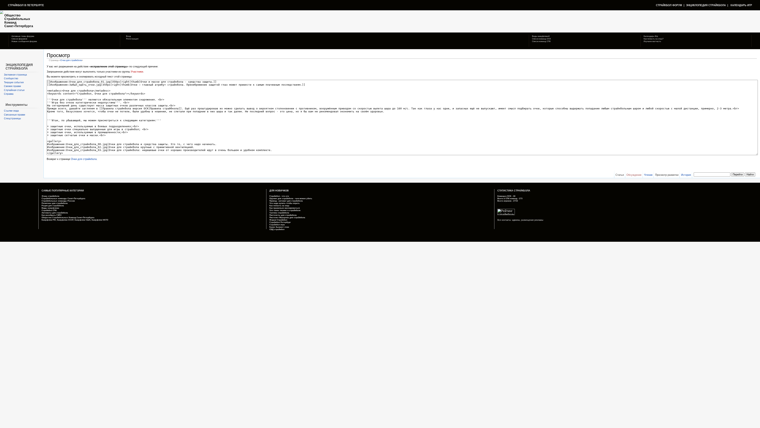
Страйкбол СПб (49, 210)
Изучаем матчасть (652, 41)
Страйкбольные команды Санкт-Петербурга (63, 198)
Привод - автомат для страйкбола (286, 201)
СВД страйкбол (276, 229)
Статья (620, 174)
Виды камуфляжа (50, 208)
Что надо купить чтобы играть (284, 203)
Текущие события (14, 82)
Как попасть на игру (279, 205)
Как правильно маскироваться (284, 208)
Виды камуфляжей (541, 36)
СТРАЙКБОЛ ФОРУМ (669, 5)
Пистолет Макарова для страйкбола (287, 217)
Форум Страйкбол (278, 220)
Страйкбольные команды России (58, 201)
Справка (8, 94)
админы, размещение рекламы (527, 220)
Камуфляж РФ (49, 220)
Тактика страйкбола (279, 213)
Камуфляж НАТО (100, 220)
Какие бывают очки (279, 227)
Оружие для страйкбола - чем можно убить (290, 198)
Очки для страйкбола (71, 60)
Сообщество (11, 78)
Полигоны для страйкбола (55, 203)
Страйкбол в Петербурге (26, 5)
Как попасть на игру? (654, 39)
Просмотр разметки (666, 174)
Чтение (648, 174)
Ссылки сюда (11, 110)
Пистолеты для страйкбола (283, 215)
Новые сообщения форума (24, 41)
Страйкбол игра (277, 225)
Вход (128, 36)
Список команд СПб (541, 41)
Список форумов (19, 39)
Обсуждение (633, 174)
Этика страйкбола (50, 196)
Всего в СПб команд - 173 (509, 198)
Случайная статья (14, 90)
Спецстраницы (12, 118)
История (686, 174)
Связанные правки (14, 114)
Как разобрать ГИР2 (52, 215)
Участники (137, 71)
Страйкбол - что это (279, 196)
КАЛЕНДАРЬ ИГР (741, 5)
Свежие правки (12, 86)
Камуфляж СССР (65, 220)
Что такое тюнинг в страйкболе (285, 210)
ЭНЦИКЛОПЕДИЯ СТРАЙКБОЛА (706, 5)
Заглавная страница (15, 74)
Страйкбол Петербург (280, 222)
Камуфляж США (82, 220)
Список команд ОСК (541, 39)
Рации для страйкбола (53, 205)
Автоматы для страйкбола (55, 213)
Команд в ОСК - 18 (506, 196)
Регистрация (131, 39)
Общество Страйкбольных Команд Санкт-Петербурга (68, 217)
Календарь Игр (651, 36)
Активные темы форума (22, 36)
